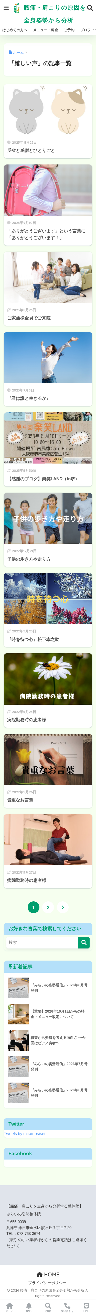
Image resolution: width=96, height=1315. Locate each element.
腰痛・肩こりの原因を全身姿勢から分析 (54, 14)
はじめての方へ (14, 30)
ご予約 (69, 30)
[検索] (84, 942)
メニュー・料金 (45, 30)
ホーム (10, 1311)
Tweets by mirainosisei (24, 1133)
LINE (86, 1311)
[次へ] (63, 907)
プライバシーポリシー (47, 1283)
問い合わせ (67, 1311)
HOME (50, 1274)
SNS (28, 1311)
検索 (48, 1311)
